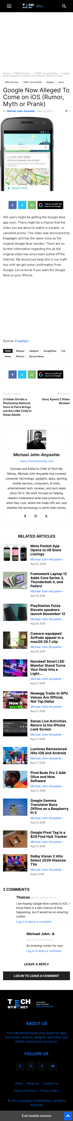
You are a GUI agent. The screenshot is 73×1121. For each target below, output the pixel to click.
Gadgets (50, 82)
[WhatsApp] (32, 205)
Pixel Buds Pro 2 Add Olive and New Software (48, 777)
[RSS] (31, 1066)
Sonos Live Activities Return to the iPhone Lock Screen (48, 725)
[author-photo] (36, 449)
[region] (36, 43)
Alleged (20, 350)
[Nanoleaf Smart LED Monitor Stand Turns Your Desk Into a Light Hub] (15, 668)
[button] (9, 6)
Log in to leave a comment (33, 921)
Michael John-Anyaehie (21, 111)
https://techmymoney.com (36, 461)
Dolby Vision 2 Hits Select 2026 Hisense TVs (48, 860)
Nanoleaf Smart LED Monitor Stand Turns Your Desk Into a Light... (47, 667)
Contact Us (50, 1083)
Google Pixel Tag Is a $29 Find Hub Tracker (48, 834)
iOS (63, 350)
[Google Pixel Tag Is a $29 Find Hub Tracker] (15, 839)
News (61, 82)
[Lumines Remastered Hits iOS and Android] (15, 756)
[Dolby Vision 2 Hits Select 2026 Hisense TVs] (15, 863)
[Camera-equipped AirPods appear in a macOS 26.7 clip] (15, 641)
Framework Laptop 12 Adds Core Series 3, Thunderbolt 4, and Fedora (48, 580)
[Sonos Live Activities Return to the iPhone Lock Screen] (15, 728)
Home (6, 73)
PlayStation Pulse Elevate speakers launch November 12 (47, 610)
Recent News (36, 356)
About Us (33, 1083)
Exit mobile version (36, 1116)
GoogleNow (50, 350)
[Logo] (36, 1011)
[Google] (50, 205)
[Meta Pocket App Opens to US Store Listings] (15, 553)
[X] (22, 205)
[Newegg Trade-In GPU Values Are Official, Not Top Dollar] (15, 700)
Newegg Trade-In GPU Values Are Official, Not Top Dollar (49, 697)
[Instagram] (36, 516)
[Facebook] (13, 205)
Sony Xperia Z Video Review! (56, 401)
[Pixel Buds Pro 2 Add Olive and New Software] (15, 780)
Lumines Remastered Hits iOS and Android (48, 751)
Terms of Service (25, 1090)
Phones (20, 356)
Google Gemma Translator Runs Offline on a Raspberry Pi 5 (49, 807)
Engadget (22, 341)
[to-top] (68, 1114)
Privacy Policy (49, 1090)
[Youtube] (53, 1066)
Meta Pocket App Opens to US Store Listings (45, 550)
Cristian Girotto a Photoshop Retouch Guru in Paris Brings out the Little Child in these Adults (17, 406)
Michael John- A (41, 934)
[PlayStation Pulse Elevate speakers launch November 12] (15, 613)
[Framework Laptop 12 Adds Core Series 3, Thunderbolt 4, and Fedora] (15, 581)
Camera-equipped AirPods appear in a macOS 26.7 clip (47, 638)
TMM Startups (22, 73)
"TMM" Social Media (46, 73)
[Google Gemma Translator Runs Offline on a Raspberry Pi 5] (15, 808)
